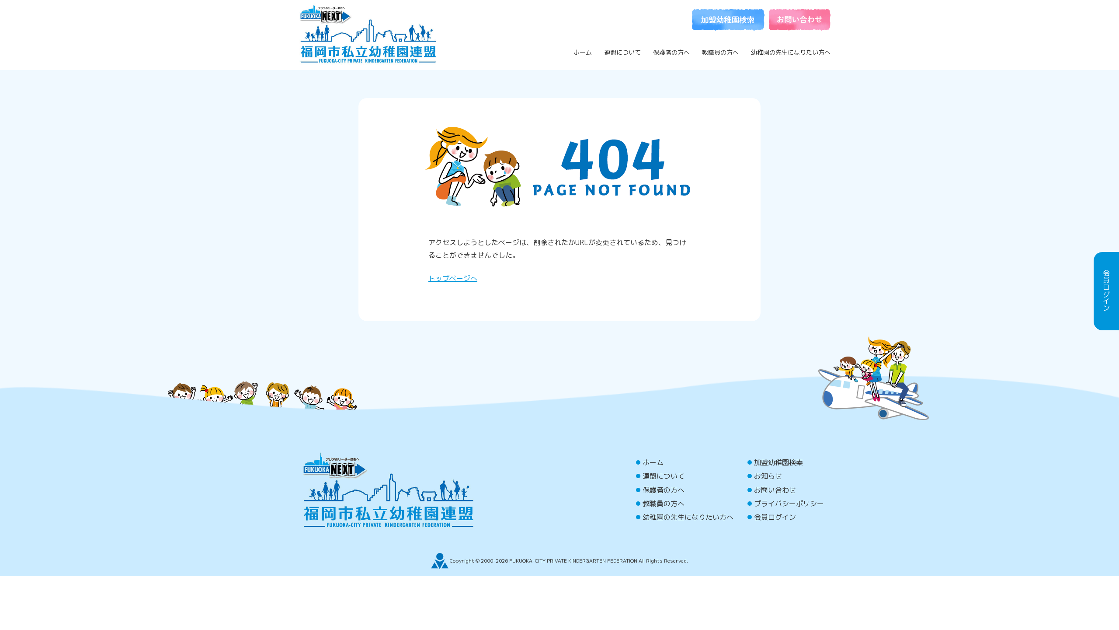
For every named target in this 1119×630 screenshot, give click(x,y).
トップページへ (452, 278)
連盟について (622, 52)
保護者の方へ (671, 52)
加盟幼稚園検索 (778, 462)
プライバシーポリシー (789, 503)
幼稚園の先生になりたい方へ (791, 52)
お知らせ (768, 476)
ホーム (582, 52)
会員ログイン (775, 517)
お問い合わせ (775, 490)
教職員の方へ (720, 52)
